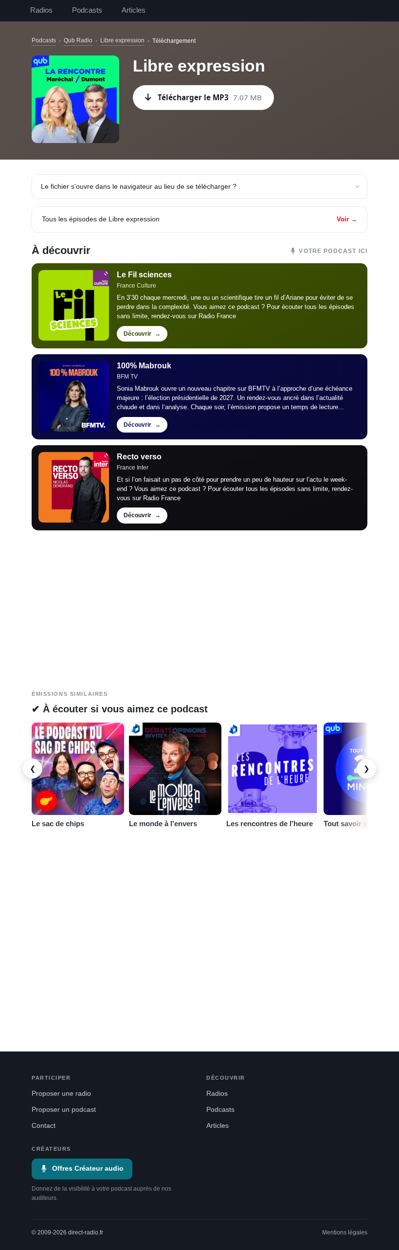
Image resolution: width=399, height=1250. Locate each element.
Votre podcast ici (333, 251)
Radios (41, 10)
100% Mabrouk (144, 366)
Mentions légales (344, 1232)
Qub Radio (78, 40)
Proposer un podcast (64, 1109)
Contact (43, 1125)
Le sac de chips (58, 823)
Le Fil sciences (144, 275)
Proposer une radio (61, 1093)
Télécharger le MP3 (210, 97)
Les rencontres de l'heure (269, 823)
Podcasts (87, 10)
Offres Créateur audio (88, 1168)
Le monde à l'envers (163, 823)
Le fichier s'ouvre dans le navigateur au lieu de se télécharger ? (138, 186)
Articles (133, 10)
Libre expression (122, 40)
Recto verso (139, 457)
